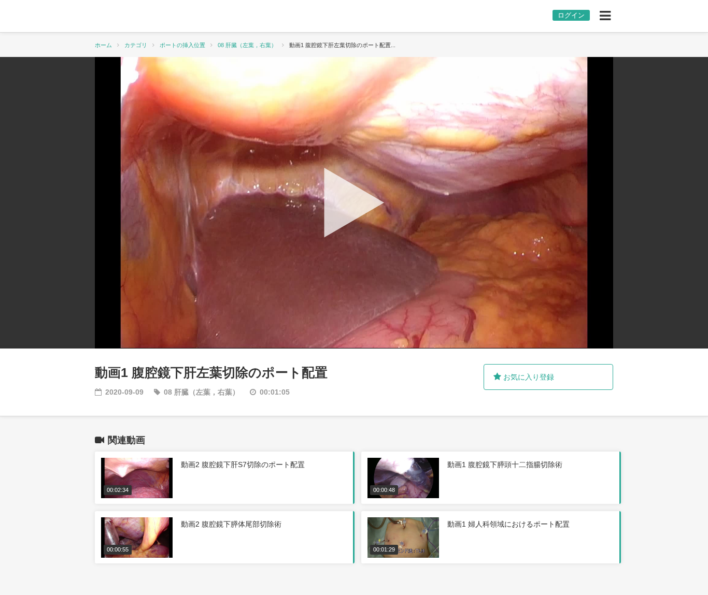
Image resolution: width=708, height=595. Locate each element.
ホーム (103, 45)
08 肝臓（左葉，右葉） (247, 45)
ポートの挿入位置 (182, 45)
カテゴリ (135, 45)
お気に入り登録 (527, 377)
